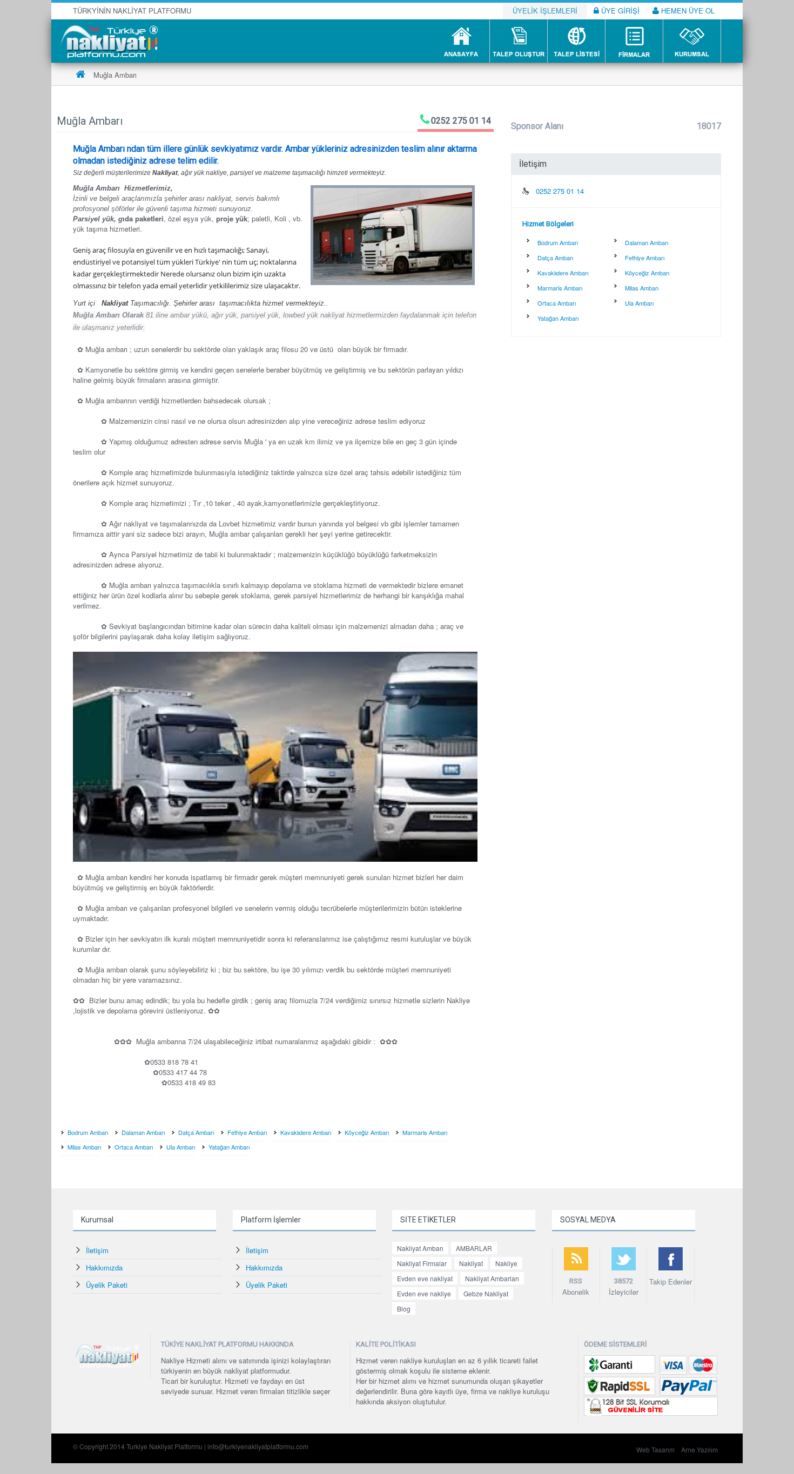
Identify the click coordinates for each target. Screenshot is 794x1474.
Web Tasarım (655, 1449)
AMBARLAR (474, 1248)
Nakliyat (471, 1263)
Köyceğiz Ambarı (367, 1132)
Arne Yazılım (699, 1449)
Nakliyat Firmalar (422, 1263)
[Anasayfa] (80, 75)
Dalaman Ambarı (143, 1132)
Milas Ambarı (84, 1146)
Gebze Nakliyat (485, 1293)
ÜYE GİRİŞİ (619, 10)
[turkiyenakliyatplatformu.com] (108, 40)
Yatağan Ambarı (229, 1146)
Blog (404, 1308)
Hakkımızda (104, 1267)
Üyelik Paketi (106, 1285)
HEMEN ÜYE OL (687, 10)
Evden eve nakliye (424, 1293)
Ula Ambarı (180, 1146)
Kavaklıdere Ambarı (305, 1132)
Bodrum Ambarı (88, 1132)
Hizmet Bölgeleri (548, 224)
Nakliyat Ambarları (492, 1278)
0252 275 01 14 (461, 121)
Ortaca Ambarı (134, 1146)
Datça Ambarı (196, 1132)
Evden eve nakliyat (425, 1278)
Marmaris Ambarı (424, 1132)
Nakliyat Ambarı (420, 1248)
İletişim (97, 1250)
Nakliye (506, 1263)
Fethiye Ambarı (247, 1132)
